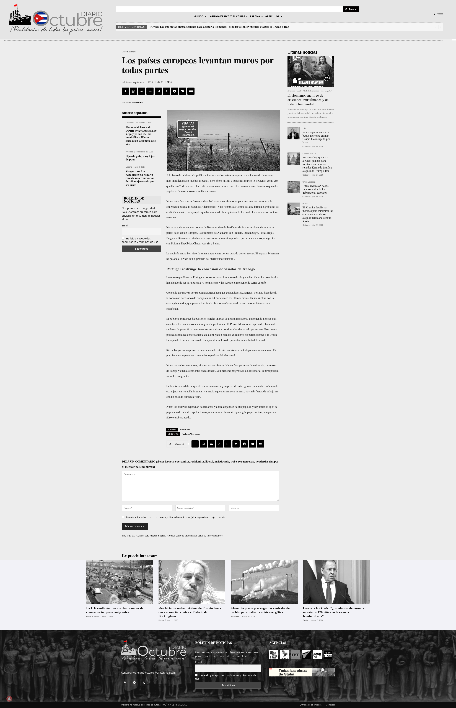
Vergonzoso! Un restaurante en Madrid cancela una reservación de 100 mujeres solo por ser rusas (140, 178)
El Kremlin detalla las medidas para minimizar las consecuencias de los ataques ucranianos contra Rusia (317, 214)
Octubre (139, 102)
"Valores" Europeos (191, 434)
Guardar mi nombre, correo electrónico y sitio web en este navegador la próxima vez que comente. (176, 517)
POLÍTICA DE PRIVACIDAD (174, 704)
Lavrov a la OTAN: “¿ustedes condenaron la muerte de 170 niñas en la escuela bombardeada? (333, 612)
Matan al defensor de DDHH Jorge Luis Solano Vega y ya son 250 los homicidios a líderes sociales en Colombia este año (141, 135)
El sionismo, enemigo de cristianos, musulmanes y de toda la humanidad (307, 99)
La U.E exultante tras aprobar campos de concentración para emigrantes (114, 610)
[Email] (158, 91)
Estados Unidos (309, 153)
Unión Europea (129, 51)
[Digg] (191, 91)
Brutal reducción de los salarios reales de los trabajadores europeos (188, 27)
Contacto (330, 704)
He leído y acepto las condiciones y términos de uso (140, 240)
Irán (304, 128)
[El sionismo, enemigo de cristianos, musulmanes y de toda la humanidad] (310, 71)
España (129, 167)
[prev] (435, 27)
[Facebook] (125, 91)
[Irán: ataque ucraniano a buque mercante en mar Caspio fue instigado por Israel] (293, 133)
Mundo (161, 620)
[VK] (182, 91)
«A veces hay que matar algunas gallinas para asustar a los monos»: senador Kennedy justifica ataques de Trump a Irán (317, 164)
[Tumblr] (166, 91)
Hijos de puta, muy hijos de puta (140, 157)
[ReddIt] (150, 91)
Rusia (304, 204)
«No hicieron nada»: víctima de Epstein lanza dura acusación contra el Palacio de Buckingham (190, 612)
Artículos (129, 152)
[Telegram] (174, 91)
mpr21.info (185, 429)
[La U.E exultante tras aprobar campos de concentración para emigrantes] (119, 582)
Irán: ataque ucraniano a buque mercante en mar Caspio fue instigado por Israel (316, 137)
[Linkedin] (141, 91)
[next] (441, 27)
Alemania (235, 616)
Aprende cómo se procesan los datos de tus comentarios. (195, 535)
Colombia (130, 123)
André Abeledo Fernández (308, 91)
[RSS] (124, 682)
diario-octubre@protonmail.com (156, 672)
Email (125, 225)
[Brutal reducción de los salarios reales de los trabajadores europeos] (293, 187)
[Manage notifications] (9, 699)
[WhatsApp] (133, 91)
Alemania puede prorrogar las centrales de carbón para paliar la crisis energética (260, 610)
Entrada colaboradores (311, 704)
